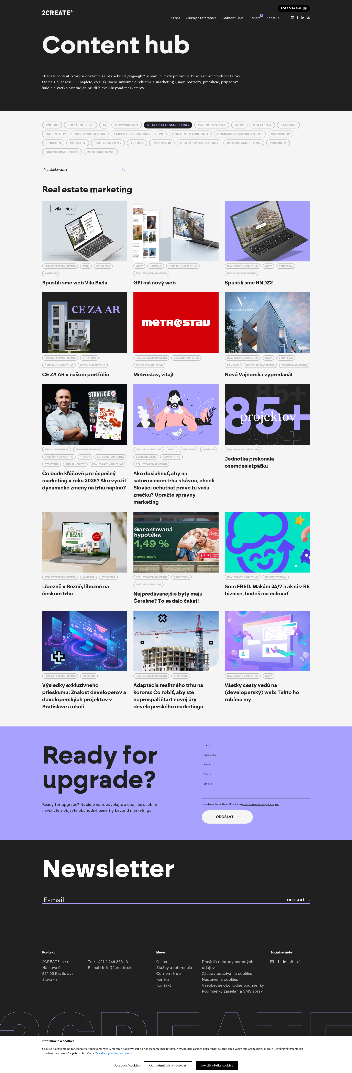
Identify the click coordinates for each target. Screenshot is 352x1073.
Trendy (137, 143)
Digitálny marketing (199, 143)
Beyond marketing (244, 143)
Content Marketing (190, 134)
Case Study (56, 134)
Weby (239, 125)
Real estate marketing (168, 125)
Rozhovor (162, 143)
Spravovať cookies (127, 1066)
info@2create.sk (116, 968)
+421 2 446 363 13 (112, 962)
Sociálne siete (80, 125)
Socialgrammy (108, 143)
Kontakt (272, 18)
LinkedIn (53, 143)
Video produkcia (90, 134)
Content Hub (232, 18)
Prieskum (278, 143)
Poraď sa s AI (291, 8)
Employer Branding (132, 134)
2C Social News (100, 152)
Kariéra (255, 17)
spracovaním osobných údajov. (260, 804)
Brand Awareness (62, 152)
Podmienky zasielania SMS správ (232, 991)
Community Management (239, 134)
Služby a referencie (201, 18)
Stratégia (262, 125)
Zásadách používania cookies (113, 1053)
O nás (175, 18)
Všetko (52, 125)
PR (161, 134)
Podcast (78, 143)
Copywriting (126, 125)
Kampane (288, 125)
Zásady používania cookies (227, 974)
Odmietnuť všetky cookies (168, 1066)
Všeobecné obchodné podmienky (233, 985)
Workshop (280, 134)
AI (104, 125)
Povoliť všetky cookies (217, 1066)
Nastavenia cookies (220, 980)
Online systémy (212, 125)
